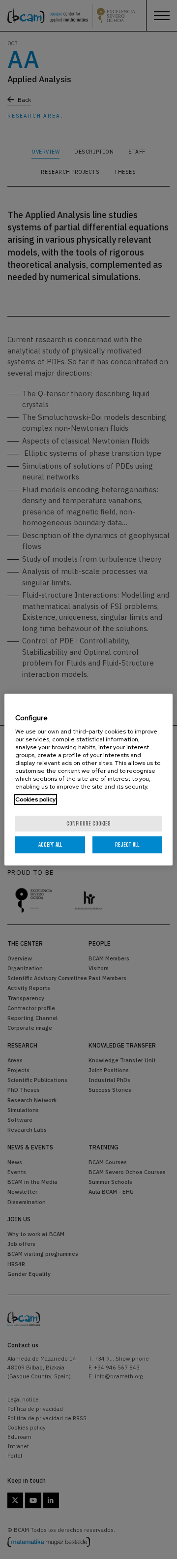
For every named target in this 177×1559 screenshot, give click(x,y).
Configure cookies (88, 823)
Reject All (127, 844)
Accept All (50, 844)
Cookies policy (35, 799)
